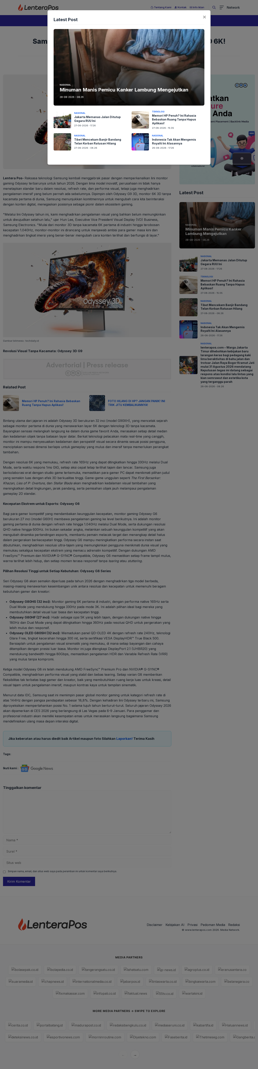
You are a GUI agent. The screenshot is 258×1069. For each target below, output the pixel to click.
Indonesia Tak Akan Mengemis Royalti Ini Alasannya (174, 141)
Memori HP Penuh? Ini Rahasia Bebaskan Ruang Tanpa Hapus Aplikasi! (174, 119)
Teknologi (158, 111)
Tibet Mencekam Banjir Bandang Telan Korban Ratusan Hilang (97, 141)
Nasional (65, 85)
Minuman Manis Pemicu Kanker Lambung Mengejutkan (124, 90)
